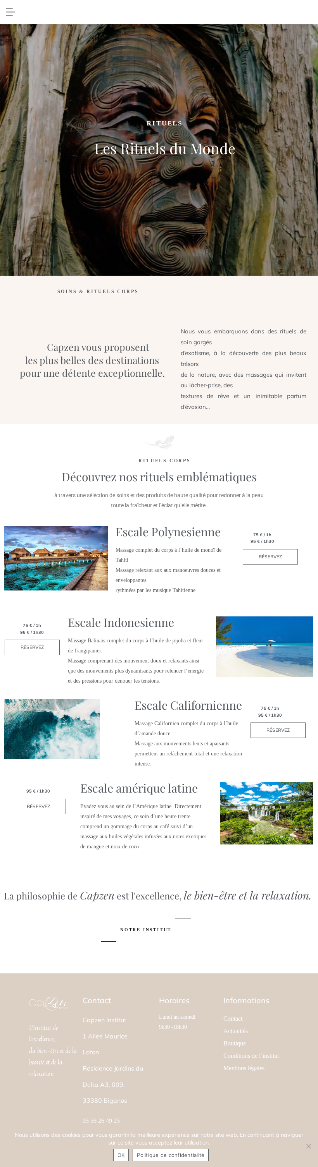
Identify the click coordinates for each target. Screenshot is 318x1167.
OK (121, 1155)
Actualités (235, 1031)
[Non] (308, 1146)
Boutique (234, 1043)
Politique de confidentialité (170, 1155)
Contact (232, 1019)
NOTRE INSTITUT (145, 929)
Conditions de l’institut (251, 1056)
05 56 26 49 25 (101, 1120)
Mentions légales (243, 1068)
